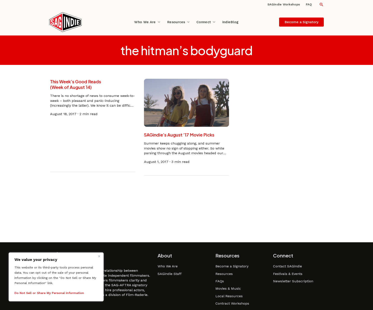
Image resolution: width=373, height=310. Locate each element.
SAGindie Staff (170, 274)
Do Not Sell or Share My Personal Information (49, 293)
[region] (56, 276)
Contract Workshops (232, 303)
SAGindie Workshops (283, 4)
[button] (321, 4)
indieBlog (230, 22)
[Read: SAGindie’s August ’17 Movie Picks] (186, 102)
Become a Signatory (231, 266)
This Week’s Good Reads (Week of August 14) (75, 84)
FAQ (309, 4)
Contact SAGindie (287, 266)
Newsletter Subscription (293, 281)
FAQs (219, 281)
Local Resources (229, 296)
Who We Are (145, 22)
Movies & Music (228, 288)
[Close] (99, 256)
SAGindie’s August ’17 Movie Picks (179, 134)
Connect (203, 22)
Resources (176, 22)
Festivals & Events (287, 274)
